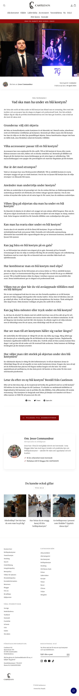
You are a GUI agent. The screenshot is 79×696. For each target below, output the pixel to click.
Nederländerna (8, 611)
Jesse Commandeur (25, 84)
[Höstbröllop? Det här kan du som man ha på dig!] (15, 505)
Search (6, 562)
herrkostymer (41, 98)
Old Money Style (46, 569)
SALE (69, 13)
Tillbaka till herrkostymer (40, 418)
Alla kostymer (13, 13)
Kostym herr (8, 549)
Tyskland (7, 615)
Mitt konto (35, 17)
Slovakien (7, 634)
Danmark (7, 618)
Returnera (7, 584)
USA (5, 627)
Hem (33, 98)
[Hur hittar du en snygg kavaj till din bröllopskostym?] (39, 505)
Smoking (7, 558)
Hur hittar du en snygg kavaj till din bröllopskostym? (39, 523)
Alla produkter (45, 553)
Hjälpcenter (7, 597)
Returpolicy (7, 571)
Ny (64, 13)
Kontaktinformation (10, 581)
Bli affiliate (7, 594)
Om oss (6, 591)
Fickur (43, 572)
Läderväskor (45, 575)
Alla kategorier (45, 556)
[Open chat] (74, 691)
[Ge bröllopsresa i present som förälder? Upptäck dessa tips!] (64, 505)
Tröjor (43, 591)
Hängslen (44, 595)
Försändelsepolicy (10, 578)
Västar (43, 582)
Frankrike (7, 621)
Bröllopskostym (46, 562)
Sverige (6, 608)
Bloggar (6, 587)
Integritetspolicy (9, 568)
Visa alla (39, 488)
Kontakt (44, 17)
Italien (6, 631)
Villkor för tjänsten (10, 575)
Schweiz (6, 624)
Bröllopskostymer (9, 552)
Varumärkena (56, 13)
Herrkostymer (45, 559)
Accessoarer (44, 13)
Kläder (23, 13)
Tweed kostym (8, 555)
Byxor (43, 585)
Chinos (43, 588)
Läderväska (32, 13)
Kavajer (43, 578)
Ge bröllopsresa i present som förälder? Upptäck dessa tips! (63, 523)
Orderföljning (8, 565)
